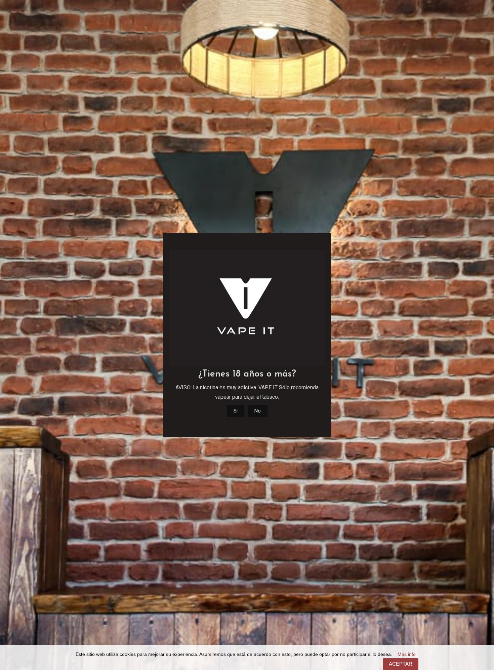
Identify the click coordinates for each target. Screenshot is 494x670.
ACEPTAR (400, 664)
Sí (236, 411)
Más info (407, 654)
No (257, 411)
